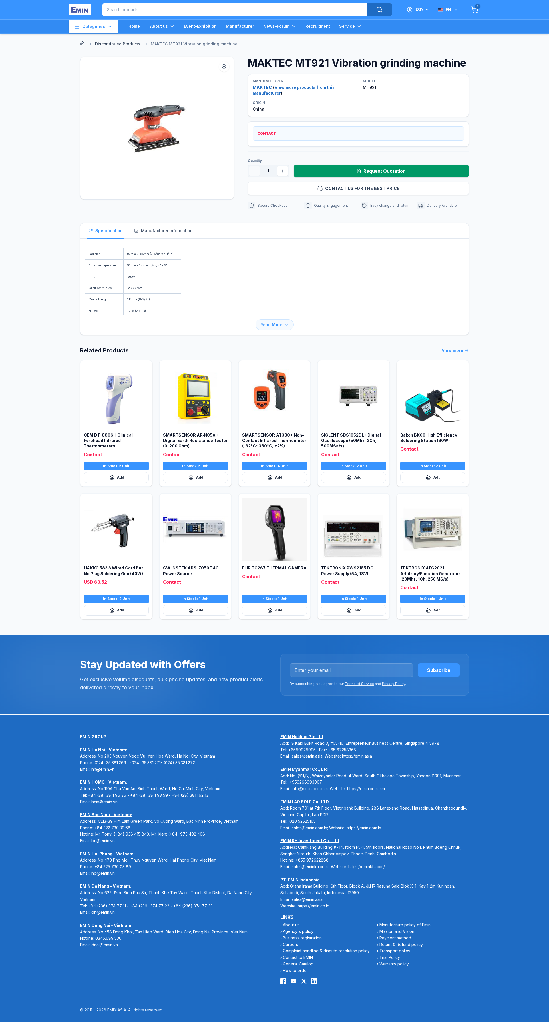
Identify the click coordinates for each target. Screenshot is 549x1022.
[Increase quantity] (282, 171)
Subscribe (438, 670)
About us (159, 26)
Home (134, 26)
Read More (271, 324)
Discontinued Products (117, 43)
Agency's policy (298, 931)
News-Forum (276, 26)
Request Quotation (384, 171)
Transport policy (394, 950)
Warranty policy (394, 963)
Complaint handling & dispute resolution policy (326, 950)
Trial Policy (389, 957)
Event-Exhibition (200, 26)
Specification (109, 230)
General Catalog (298, 963)
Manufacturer (240, 26)
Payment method (395, 937)
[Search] (379, 9)
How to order (295, 970)
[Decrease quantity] (254, 171)
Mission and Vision (396, 931)
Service (347, 26)
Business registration (302, 937)
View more (452, 350)
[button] (157, 128)
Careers (290, 944)
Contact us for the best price (362, 188)
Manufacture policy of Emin (405, 924)
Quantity (255, 160)
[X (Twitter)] (304, 981)
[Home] (82, 43)
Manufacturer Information (167, 230)
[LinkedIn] (314, 981)
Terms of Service (359, 684)
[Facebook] (283, 981)
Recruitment (317, 26)
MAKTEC (262, 87)
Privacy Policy (393, 684)
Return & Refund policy (401, 944)
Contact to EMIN (298, 957)
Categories (93, 26)
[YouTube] (293, 981)
